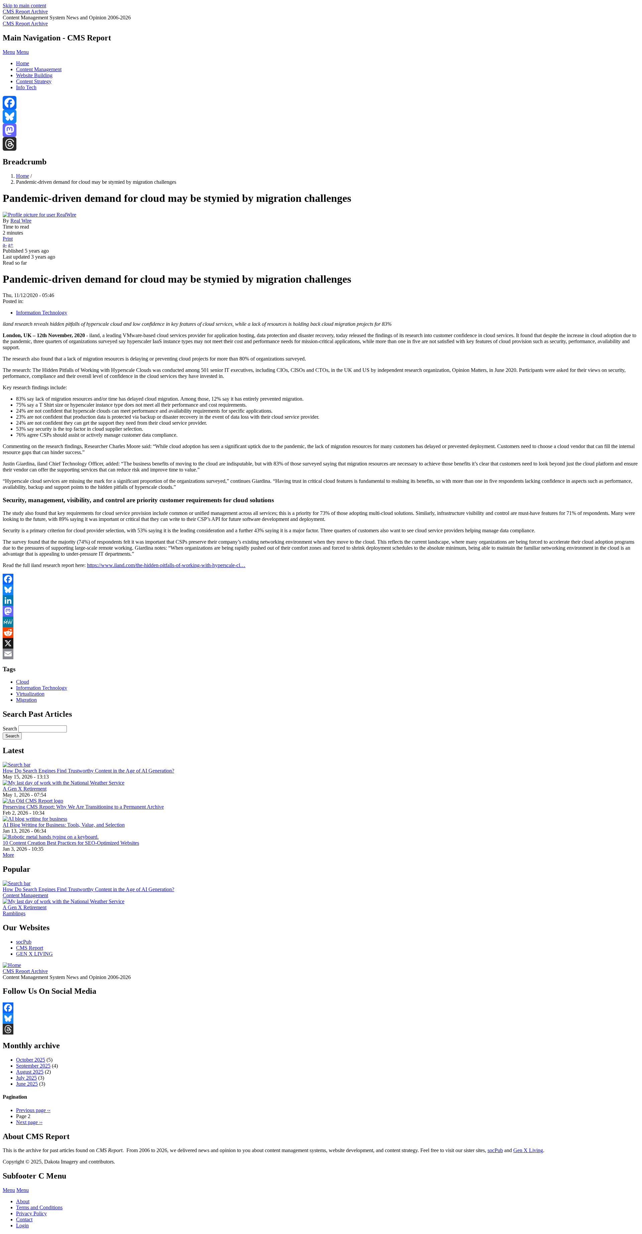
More (8, 855)
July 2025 (26, 1078)
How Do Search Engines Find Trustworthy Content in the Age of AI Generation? (88, 771)
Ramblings (14, 913)
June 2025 (27, 1084)
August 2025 (29, 1072)
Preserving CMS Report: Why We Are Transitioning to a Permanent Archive (83, 807)
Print (8, 239)
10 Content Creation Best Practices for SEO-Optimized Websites (71, 843)
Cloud (22, 682)
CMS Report (29, 948)
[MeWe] (321, 621)
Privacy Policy (31, 1213)
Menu (9, 52)
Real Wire (20, 221)
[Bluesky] (321, 116)
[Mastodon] (321, 130)
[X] (321, 643)
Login (22, 1225)
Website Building (34, 75)
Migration (26, 700)
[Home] (12, 965)
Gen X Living (528, 1150)
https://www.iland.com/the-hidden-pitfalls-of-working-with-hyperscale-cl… (166, 565)
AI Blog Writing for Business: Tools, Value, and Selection (64, 825)
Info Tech (26, 87)
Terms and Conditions (39, 1207)
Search (10, 728)
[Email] (321, 654)
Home (22, 63)
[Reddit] (321, 632)
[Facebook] (321, 103)
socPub (23, 942)
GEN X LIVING (34, 954)
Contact (24, 1219)
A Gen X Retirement (24, 789)
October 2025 (30, 1060)
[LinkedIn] (321, 600)
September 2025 (33, 1066)
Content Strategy (33, 81)
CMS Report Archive (25, 11)
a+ (10, 245)
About (22, 1201)
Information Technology (41, 312)
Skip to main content (24, 5)
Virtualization (30, 694)
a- (5, 245)
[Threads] (321, 144)
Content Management (39, 69)
